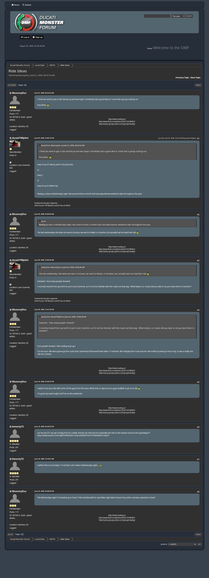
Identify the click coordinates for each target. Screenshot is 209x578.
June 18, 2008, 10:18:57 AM (44, 459)
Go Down (12, 85)
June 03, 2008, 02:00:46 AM (44, 214)
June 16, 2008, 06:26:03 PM (44, 426)
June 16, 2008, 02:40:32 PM (44, 381)
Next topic (195, 77)
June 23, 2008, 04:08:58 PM (44, 491)
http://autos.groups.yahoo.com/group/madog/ (117, 124)
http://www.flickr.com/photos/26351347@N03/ (117, 121)
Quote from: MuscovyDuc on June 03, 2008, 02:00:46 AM (62, 267)
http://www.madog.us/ (117, 119)
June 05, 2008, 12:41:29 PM (44, 309)
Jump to (164, 544)
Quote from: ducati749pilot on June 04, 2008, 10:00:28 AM (63, 317)
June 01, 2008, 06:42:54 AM (44, 93)
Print (198, 85)
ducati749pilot (20, 137)
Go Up (10, 534)
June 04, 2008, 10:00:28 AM (44, 260)
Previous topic (182, 77)
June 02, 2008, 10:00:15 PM (44, 138)
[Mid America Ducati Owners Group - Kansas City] (11, 162)
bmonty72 (18, 426)
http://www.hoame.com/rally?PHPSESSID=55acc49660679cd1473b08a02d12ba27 (73, 435)
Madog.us (43, 224)
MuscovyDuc (19, 92)
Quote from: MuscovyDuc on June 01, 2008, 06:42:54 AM (62, 145)
